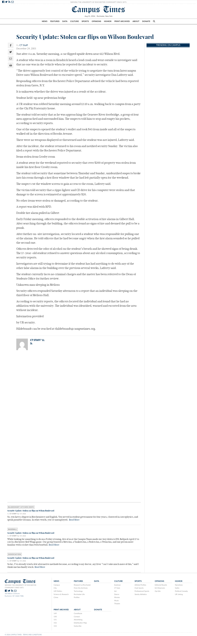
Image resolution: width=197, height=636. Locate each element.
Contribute (78, 613)
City (55, 588)
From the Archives (81, 588)
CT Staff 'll (37, 340)
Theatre (117, 603)
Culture (74, 21)
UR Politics (58, 591)
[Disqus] (74, 390)
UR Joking (179, 594)
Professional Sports (142, 591)
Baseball (12, 529)
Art (115, 591)
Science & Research (61, 594)
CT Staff (23, 45)
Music (116, 600)
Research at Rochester (82, 585)
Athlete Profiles (140, 585)
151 (55, 620)
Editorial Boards (161, 585)
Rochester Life (79, 594)
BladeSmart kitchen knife (21, 507)
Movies (117, 597)
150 (55, 616)
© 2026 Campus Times (13, 634)
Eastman (117, 585)
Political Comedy (181, 591)
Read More (74, 520)
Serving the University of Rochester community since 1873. (20, 586)
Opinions (96, 21)
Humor (107, 21)
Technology (78, 591)
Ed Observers (160, 588)
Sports (85, 21)
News (44, 21)
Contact (77, 616)
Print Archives (122, 21)
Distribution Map (80, 623)
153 (55, 626)
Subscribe (77, 626)
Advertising (78, 620)
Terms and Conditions (32, 634)
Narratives (179, 585)
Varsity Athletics (141, 594)
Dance (116, 594)
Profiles (76, 597)
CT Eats (117, 588)
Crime (56, 597)
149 (55, 613)
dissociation (14, 554)
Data (64, 21)
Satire (177, 588)
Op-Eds (158, 591)
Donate (146, 21)
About (136, 21)
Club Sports (139, 588)
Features (54, 21)
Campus (57, 585)
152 (55, 623)
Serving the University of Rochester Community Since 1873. (98, 2)
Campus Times (98, 9)
